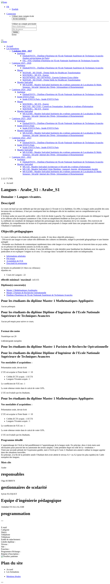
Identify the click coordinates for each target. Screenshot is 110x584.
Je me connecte (19, 19)
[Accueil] (4, 2)
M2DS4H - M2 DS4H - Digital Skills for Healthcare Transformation (51, 80)
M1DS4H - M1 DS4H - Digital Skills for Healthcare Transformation (51, 73)
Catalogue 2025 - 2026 (21, 63)
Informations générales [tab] (16, 256)
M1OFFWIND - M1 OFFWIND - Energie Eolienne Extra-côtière (50, 77)
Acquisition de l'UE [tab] (14, 261)
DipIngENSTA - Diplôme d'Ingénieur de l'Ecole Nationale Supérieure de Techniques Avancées (63, 68)
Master (20, 70)
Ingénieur (21, 53)
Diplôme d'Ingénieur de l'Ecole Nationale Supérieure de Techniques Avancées (39, 295)
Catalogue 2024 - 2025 (21, 89)
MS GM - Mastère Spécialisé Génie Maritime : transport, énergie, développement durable (60, 169)
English (15, 9)
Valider (15, 32)
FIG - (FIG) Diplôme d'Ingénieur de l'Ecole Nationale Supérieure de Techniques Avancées (61, 60)
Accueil (9, 46)
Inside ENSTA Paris (25, 97)
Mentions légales (13, 576)
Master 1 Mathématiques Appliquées (21, 290)
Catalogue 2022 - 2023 (21, 138)
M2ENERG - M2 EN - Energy (36, 109)
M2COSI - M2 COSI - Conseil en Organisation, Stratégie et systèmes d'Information (58, 106)
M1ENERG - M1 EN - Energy (36, 75)
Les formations (12, 48)
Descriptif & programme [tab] (16, 263)
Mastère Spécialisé (25, 82)
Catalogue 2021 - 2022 (21, 157)
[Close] (2, 520)
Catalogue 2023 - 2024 (21, 118)
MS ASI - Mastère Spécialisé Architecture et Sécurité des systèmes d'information (56, 167)
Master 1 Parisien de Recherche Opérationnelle (26, 293)
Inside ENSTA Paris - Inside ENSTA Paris (41, 99)
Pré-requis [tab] (10, 258)
